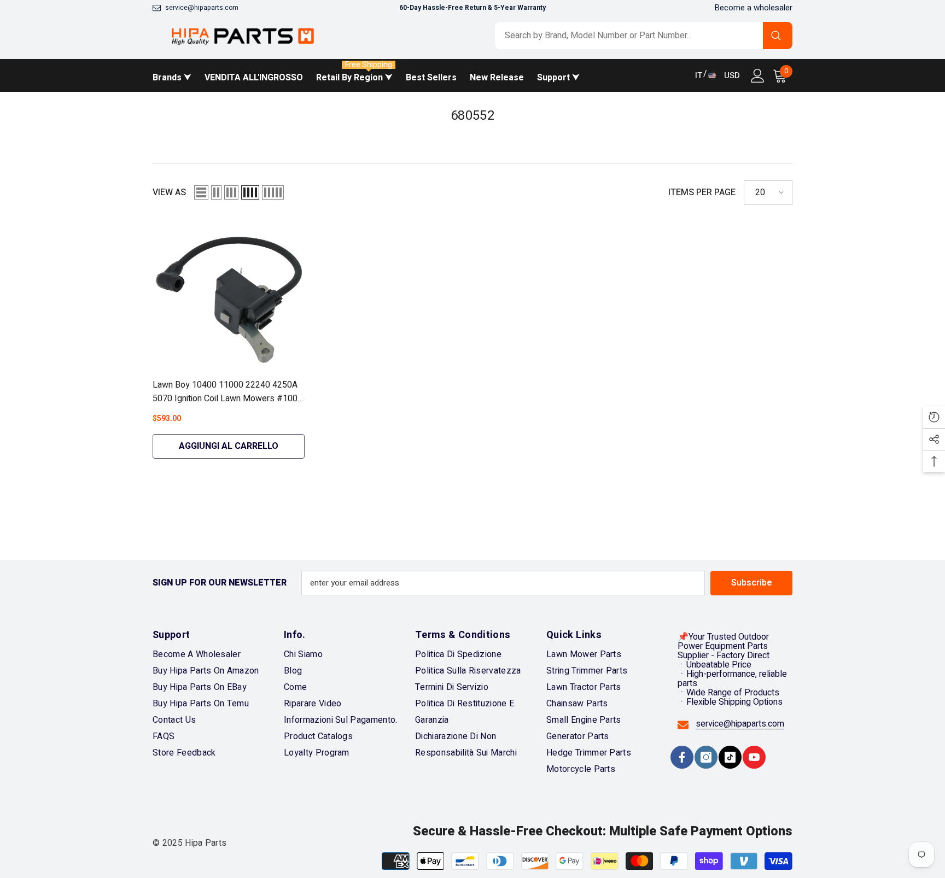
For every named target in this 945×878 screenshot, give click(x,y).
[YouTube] (754, 757)
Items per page (702, 192)
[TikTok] (730, 757)
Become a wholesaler (753, 8)
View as (169, 192)
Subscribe (751, 582)
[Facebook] (681, 757)
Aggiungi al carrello (228, 446)
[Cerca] (643, 35)
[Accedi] (758, 76)
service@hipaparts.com (201, 8)
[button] (201, 192)
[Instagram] (706, 757)
